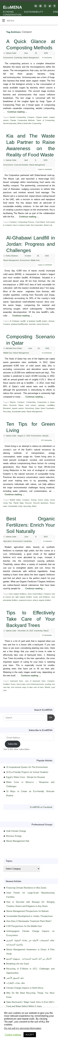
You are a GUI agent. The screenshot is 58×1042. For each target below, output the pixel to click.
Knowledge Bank (43, 1027)
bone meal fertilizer (35, 594)
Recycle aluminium (40, 503)
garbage (41, 405)
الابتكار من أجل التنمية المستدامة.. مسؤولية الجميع (29, 959)
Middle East (35, 260)
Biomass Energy (14, 836)
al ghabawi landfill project (37, 321)
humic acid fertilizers (41, 597)
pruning (48, 684)
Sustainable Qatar (19, 411)
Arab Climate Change (16, 831)
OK (49, 717)
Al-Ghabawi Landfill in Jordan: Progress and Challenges (30, 244)
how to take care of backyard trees (30, 684)
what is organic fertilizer (42, 600)
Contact (18, 1030)
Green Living (43, 500)
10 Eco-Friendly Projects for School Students (27, 772)
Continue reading (17, 112)
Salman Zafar (11, 53)
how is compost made (21, 225)
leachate (32, 324)
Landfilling (50, 405)
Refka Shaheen (12, 256)
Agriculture (7, 541)
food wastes (31, 405)
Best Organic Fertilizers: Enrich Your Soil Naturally (30, 525)
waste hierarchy (43, 324)
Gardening (18, 58)
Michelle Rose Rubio (14, 348)
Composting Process (26, 222)
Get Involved (7, 1030)
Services (30, 1027)
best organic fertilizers (18, 594)
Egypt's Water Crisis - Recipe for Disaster (25, 777)
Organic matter (42, 117)
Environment (8, 58)
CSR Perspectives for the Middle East (24, 926)
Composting (30, 402)
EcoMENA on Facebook (41, 807)
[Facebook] (44, 6)
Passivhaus (29, 408)
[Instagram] (40, 6)
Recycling (7, 411)
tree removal (16, 687)
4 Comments (47, 58)
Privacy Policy (29, 1030)
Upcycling (27, 506)
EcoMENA (12, 7)
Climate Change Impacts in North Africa (24, 988)
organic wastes (18, 408)
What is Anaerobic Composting (29, 123)
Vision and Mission (17, 1027)
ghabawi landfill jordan (19, 324)
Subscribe (12, 744)
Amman (51, 321)
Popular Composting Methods (22, 120)
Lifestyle (45, 436)
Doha (5, 405)
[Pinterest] (54, 6)
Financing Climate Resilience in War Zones (26, 888)
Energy (33, 500)
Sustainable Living (15, 506)
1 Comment (47, 541)
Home (4, 1027)
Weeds (47, 687)
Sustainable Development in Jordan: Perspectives (29, 916)
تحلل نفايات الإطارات (15, 983)
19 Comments (46, 440)
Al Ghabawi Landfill (17, 321)
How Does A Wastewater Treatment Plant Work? (28, 921)
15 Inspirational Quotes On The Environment (27, 767)
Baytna (12, 402)
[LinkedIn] (35, 6)
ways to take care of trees (33, 687)
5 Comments (47, 353)
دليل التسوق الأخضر (15, 978)
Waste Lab (48, 225)
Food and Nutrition (21, 165)
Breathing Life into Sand (17, 964)
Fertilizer (6, 684)
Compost (30, 117)
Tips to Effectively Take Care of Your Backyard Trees (30, 619)
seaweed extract (25, 600)
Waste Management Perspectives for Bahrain (27, 911)
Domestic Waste (16, 405)
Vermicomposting (9, 123)
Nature (46, 631)
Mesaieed (7, 408)
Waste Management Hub (17, 841)
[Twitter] (49, 6)
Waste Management (31, 58)
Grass (13, 684)
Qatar (37, 408)
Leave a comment (45, 169)
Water (34, 506)
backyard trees (16, 681)
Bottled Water (15, 500)
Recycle (28, 503)
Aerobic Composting (18, 117)
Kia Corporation (37, 225)
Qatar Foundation (47, 408)
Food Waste (40, 222)
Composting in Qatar (45, 402)
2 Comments (47, 635)
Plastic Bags (19, 503)
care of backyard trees (35, 681)
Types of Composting (45, 120)
